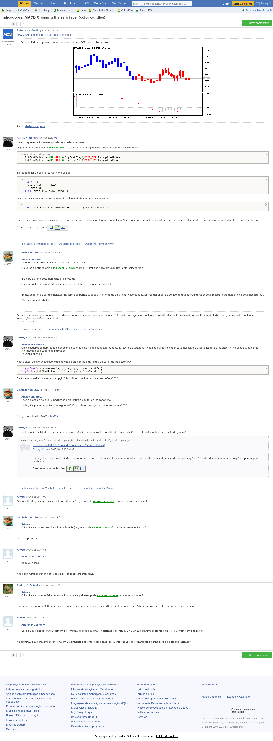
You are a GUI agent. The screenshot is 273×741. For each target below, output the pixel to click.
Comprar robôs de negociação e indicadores (32, 706)
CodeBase (25, 10)
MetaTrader (119, 3)
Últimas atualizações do (93, 689)
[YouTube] (222, 710)
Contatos (141, 716)
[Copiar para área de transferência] (265, 155)
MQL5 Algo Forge (81, 712)
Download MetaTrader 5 (259, 10)
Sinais (55, 3)
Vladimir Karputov (35, 126)
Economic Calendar (238, 696)
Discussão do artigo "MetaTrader (62, 329)
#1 (55, 137)
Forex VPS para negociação (22, 715)
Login (226, 3)
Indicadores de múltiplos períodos (39, 244)
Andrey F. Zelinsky (28, 585)
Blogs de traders (15, 724)
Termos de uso (145, 693)
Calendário (127, 10)
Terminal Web (147, 10)
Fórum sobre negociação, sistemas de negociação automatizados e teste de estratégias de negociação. (76, 440)
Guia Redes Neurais (103, 10)
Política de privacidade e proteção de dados (162, 707)
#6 (44, 496)
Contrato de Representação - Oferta (157, 703)
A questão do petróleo (70, 244)
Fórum (24, 3)
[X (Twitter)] (216, 710)
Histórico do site (145, 689)
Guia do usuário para (92, 698)
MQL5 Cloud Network (84, 707)
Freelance (70, 3)
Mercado (39, 3)
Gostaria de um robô (32, 329)
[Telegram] (210, 710)
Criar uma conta (242, 3)
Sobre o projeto (145, 684)
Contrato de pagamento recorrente (157, 698)
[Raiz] (2, 23)
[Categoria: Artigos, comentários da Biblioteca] (7, 23)
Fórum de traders (16, 720)
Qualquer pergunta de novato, (100, 244)
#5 (55, 427)
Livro (83, 10)
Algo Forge (44, 10)
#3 (55, 337)
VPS (86, 3)
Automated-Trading (29, 30)
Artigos (9, 10)
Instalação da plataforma (85, 721)
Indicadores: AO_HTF (68, 488)
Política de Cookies (147, 712)
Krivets (21, 496)
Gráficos (11, 729)
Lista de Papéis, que (92, 329)
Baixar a (84, 716)
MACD (54, 416)
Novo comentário (259, 22)
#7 (58, 517)
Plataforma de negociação (95, 684)
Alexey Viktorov (27, 137)
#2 (58, 252)
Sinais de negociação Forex (22, 710)
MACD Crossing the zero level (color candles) (43, 34)
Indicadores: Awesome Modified (38, 488)
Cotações (100, 3)
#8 (44, 549)
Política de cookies (167, 736)
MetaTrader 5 (210, 684)
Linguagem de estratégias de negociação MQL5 (99, 703)
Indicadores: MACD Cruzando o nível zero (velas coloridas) (69, 445)
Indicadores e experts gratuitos (24, 689)
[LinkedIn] (227, 710)
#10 (45, 617)
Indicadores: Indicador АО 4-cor (98, 488)
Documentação (65, 10)
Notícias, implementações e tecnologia (94, 693)
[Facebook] (204, 710)
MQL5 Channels (211, 696)
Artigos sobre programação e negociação (30, 693)
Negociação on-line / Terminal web (26, 684)
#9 (59, 585)
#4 (58, 389)
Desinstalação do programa (87, 726)
